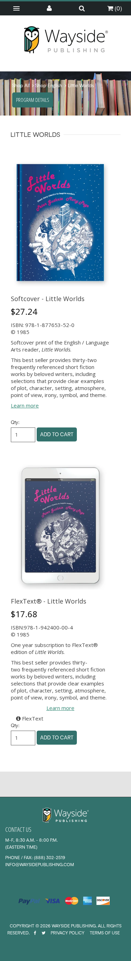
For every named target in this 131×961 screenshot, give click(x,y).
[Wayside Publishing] (66, 39)
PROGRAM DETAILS (32, 99)
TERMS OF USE (105, 932)
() (117, 8)
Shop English (48, 85)
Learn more (25, 405)
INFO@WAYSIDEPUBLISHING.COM (39, 864)
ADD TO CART (56, 434)
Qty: (15, 422)
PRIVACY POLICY (68, 932)
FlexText (32, 718)
